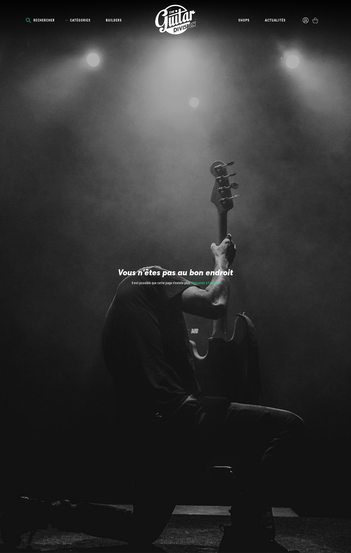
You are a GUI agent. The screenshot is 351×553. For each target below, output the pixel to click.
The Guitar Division (175, 19)
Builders (114, 20)
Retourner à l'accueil (205, 283)
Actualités (275, 20)
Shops (244, 20)
